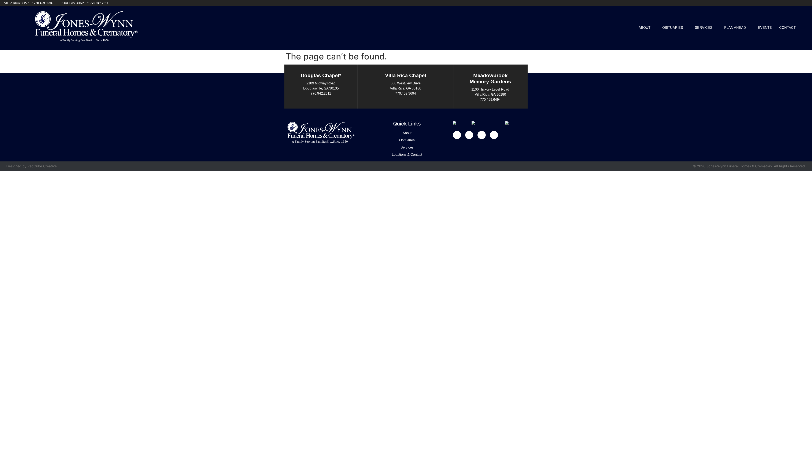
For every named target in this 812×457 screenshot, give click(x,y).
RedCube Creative (42, 166)
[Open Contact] (798, 27)
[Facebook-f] (457, 135)
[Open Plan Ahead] (748, 27)
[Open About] (653, 27)
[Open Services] (715, 27)
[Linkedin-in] (469, 135)
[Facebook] (784, 3)
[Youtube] (798, 3)
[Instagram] (805, 3)
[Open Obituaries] (685, 27)
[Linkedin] (791, 3)
